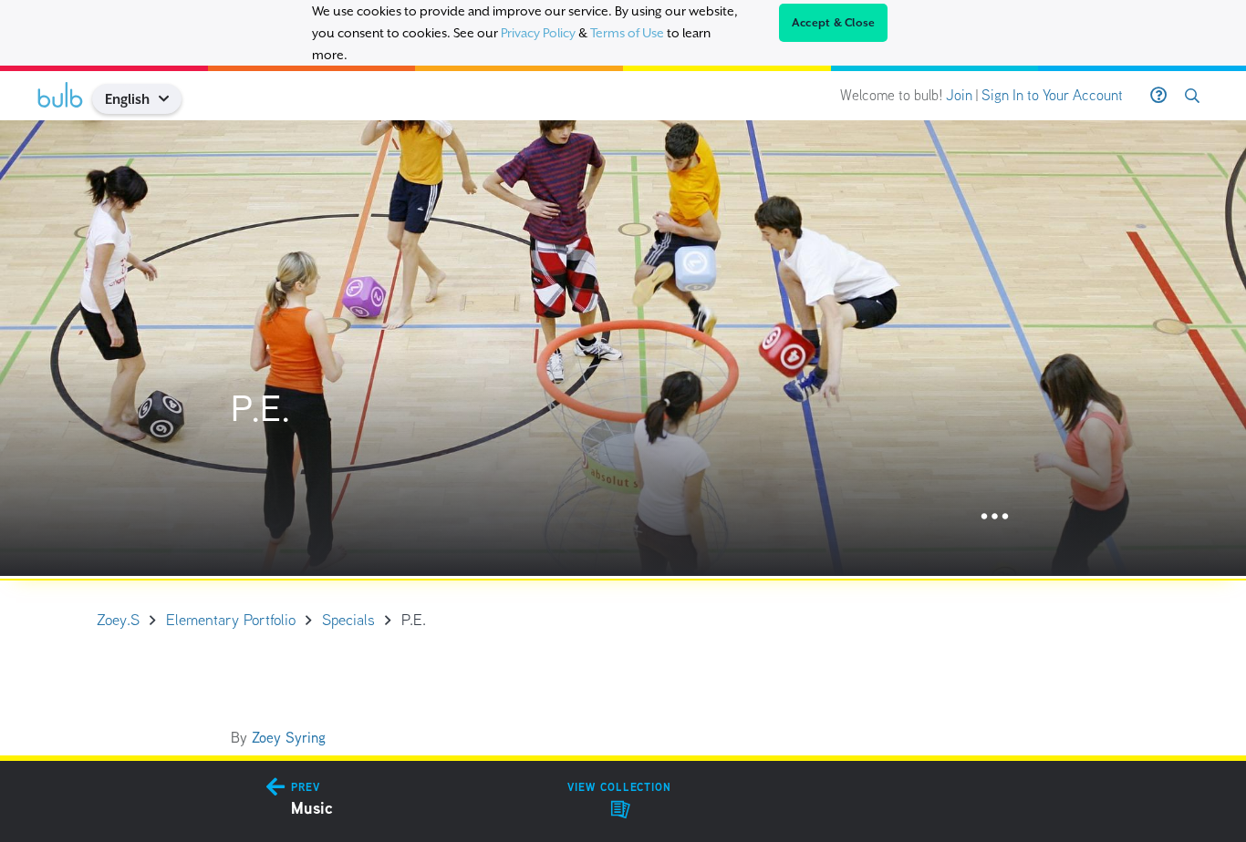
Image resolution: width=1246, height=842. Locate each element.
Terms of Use (627, 33)
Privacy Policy (538, 33)
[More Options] (994, 517)
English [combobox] (127, 99)
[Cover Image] (623, 348)
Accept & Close (834, 22)
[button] (171, 99)
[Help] (1158, 96)
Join (959, 95)
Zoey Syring (289, 737)
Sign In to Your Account (1052, 95)
